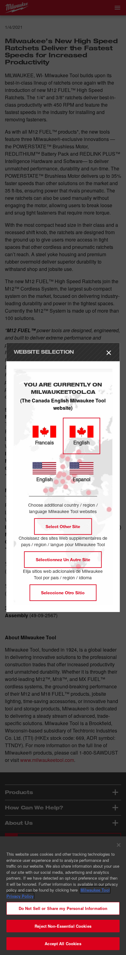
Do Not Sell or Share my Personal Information (63, 908)
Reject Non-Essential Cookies (63, 926)
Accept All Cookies (63, 943)
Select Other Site (63, 526)
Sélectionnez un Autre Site (63, 559)
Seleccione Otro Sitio (63, 592)
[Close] (118, 845)
